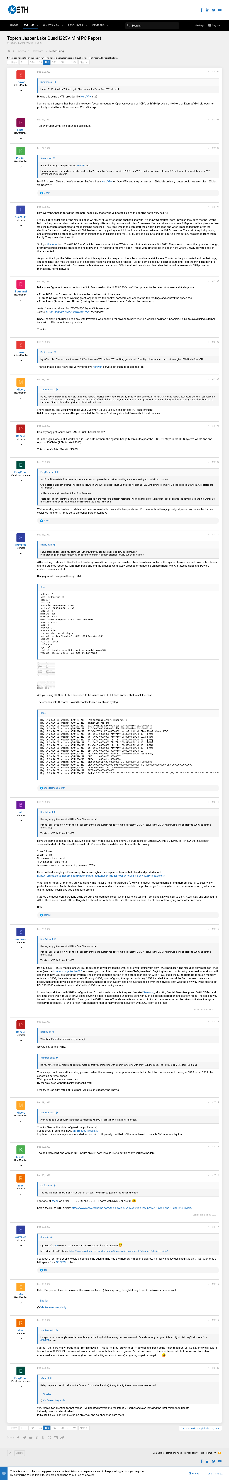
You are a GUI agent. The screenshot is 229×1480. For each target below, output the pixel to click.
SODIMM (61, 1262)
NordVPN (86, 96)
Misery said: (46, 545)
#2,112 (215, 929)
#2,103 (215, 148)
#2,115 (215, 1146)
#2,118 (215, 1284)
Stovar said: (46, 158)
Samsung (148, 992)
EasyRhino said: (48, 472)
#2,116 (215, 1175)
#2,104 (215, 207)
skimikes (20, 544)
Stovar (21, 82)
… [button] (26, 62)
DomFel (21, 436)
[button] (37, 25)
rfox (20, 1185)
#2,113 (215, 1021)
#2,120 (215, 1368)
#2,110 (215, 534)
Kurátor (21, 158)
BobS (21, 812)
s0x (21, 1294)
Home (209, 1453)
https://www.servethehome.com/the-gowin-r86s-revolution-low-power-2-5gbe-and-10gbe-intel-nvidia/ (132, 1208)
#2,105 (215, 281)
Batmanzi (21, 291)
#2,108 (215, 426)
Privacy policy (191, 1453)
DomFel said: (46, 812)
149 (73, 62)
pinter (21, 130)
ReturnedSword (17, 43)
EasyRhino (20, 472)
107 (54, 62)
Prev (14, 62)
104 (32, 62)
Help (202, 1453)
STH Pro (19, 1453)
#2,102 (215, 119)
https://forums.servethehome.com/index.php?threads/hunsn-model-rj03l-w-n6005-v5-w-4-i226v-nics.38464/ (101, 875)
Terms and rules (174, 1453)
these (55, 1201)
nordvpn (97, 366)
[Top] (215, 1453)
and (54, 788)
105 (39, 62)
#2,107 (215, 379)
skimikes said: (47, 389)
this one (52, 244)
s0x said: (44, 1378)
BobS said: (45, 1032)
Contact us (158, 1453)
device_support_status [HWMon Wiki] (67, 312)
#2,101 (215, 71)
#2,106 (215, 342)
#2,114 (215, 1102)
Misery (21, 389)
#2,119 (215, 1320)
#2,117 (215, 1227)
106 (47, 62)
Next (82, 62)
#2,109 (215, 462)
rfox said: (45, 1237)
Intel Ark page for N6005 (67, 971)
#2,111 (215, 802)
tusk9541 (21, 217)
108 (61, 62)
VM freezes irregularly (85, 1130)
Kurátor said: (46, 82)
